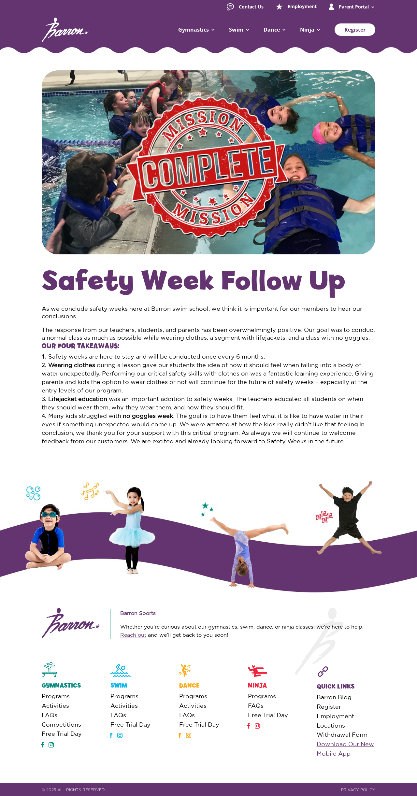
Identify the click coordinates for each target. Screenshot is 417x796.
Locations (331, 725)
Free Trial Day (62, 733)
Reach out (133, 635)
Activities (55, 705)
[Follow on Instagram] (51, 745)
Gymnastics (193, 29)
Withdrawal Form (342, 734)
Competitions (61, 724)
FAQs (49, 715)
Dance (272, 29)
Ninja (307, 29)
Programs (56, 696)
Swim (236, 29)
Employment (335, 716)
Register (355, 29)
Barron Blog (334, 697)
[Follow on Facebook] (42, 745)
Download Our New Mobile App (345, 749)
